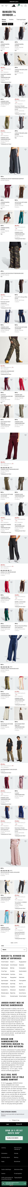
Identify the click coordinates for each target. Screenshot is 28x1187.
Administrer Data (18, 1169)
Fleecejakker (22, 980)
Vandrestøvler (23, 971)
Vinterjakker (22, 968)
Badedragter (4, 983)
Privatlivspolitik (18, 1173)
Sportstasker (4, 980)
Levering (3, 1147)
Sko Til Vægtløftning (22, 984)
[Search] (22, 6)
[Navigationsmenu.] (2, 6)
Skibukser (13, 990)
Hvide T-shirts (12, 962)
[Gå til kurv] (25, 6)
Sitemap (16, 1153)
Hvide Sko (12, 980)
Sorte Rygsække (22, 974)
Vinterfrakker (5, 962)
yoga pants (9, 1083)
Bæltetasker (4, 968)
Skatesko (21, 965)
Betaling (16, 1157)
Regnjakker (13, 977)
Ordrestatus (4, 1153)
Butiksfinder (17, 1161)
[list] (14, 19)
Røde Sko (12, 993)
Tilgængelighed (18, 1177)
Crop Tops (4, 971)
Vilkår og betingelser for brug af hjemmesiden (7, 1178)
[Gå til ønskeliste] (6, 6)
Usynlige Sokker (12, 974)
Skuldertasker (14, 996)
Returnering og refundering (17, 1148)
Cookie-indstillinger (6, 1169)
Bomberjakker (5, 974)
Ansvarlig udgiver (5, 1157)
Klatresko (21, 977)
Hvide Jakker (22, 987)
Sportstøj (12, 983)
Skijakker (12, 987)
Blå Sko (12, 968)
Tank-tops (4, 977)
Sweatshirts (4, 990)
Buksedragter (5, 965)
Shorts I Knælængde (4, 996)
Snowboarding (5, 987)
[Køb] (13, 6)
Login (7, 1124)
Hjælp (2, 1161)
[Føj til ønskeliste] (11, 29)
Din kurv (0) (19, 1124)
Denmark (16, 1184)
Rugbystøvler (22, 962)
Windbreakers (5, 993)
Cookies (3, 1173)
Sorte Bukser (13, 965)
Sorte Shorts (22, 993)
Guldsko (12, 971)
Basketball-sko (22, 990)
